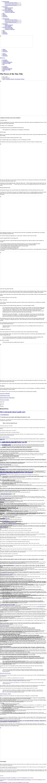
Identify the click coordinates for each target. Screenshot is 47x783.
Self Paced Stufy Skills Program (13, 3)
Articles (3, 14)
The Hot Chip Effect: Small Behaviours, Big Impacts (16, 472)
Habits (3, 79)
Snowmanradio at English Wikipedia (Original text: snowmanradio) (19, 779)
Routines (22, 79)
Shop (3, 13)
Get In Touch (5, 16)
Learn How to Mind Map (7, 10)
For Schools (4, 59)
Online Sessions (8, 8)
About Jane (4, 15)
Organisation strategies (9, 79)
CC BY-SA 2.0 (24, 777)
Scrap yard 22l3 (3, 779)
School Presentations (9, 7)
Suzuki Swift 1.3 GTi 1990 (5, 777)
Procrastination (17, 79)
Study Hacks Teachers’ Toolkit (13, 2)
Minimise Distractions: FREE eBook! (7, 397)
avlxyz (10, 782)
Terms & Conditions (4, 527)
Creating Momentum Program (13, 5)
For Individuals (5, 61)
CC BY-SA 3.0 (39, 779)
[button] (23, 404)
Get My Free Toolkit (9, 11)
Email (1, 514)
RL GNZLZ (14, 777)
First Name (2, 513)
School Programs (5, 1)
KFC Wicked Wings (3, 782)
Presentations (5, 6)
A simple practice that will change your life (13, 442)
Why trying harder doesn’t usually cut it (12, 412)
